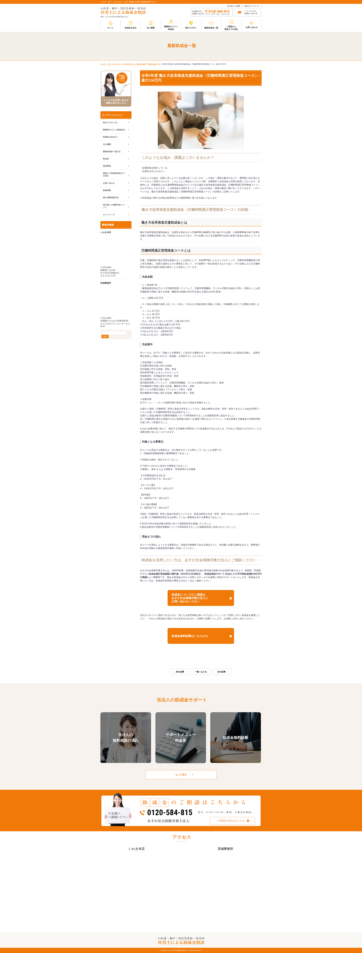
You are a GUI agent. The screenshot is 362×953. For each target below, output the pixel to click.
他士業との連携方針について (114, 206)
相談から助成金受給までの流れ (114, 174)
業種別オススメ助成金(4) (114, 130)
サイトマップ (109, 214)
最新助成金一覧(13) (111, 151)
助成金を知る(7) (110, 137)
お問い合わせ (109, 183)
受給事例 (107, 166)
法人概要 (107, 144)
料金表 (106, 159)
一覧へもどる (201, 672)
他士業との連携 (233, 6)
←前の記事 (179, 672)
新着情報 (107, 190)
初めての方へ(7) (110, 122)
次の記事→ (222, 672)
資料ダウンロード (251, 6)
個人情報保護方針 (111, 197)
